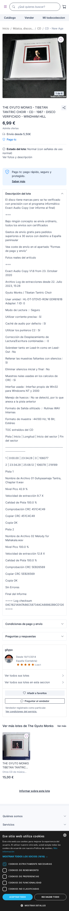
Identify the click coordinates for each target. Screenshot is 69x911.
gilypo (9, 649)
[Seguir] (61, 40)
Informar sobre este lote (34, 791)
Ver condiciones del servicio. (21, 711)
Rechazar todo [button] (50, 897)
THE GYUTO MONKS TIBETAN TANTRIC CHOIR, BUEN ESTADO (16, 765)
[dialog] (34, 871)
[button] (34, 194)
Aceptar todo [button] (17, 897)
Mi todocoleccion (54, 17)
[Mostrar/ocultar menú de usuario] (4, 6)
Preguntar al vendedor (37, 701)
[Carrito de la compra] (64, 7)
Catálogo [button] (10, 17)
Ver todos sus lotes (17, 675)
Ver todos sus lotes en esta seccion (27, 682)
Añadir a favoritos (37, 693)
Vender (29, 17)
